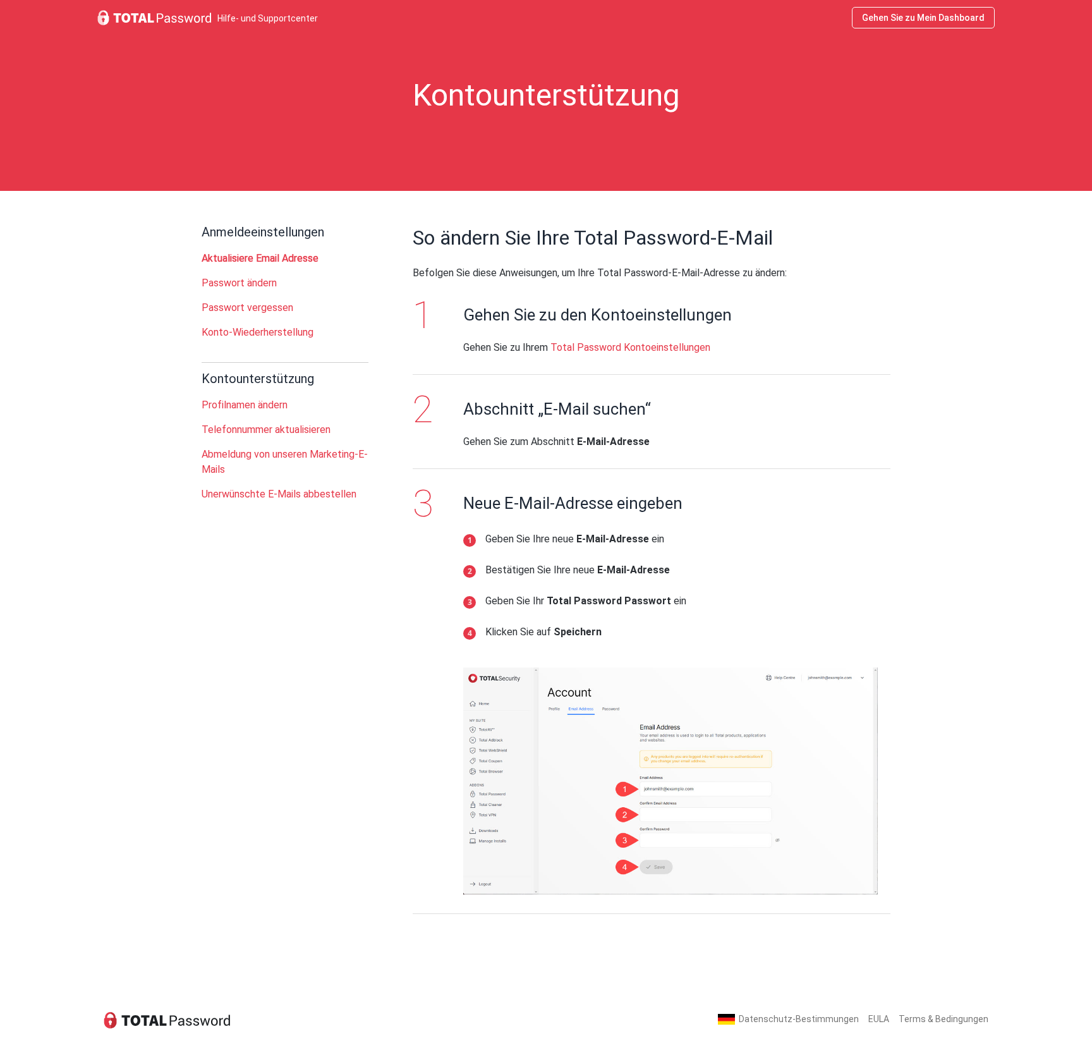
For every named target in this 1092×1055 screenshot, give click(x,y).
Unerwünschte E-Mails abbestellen (279, 494)
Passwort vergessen (247, 308)
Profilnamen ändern (245, 405)
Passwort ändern (239, 283)
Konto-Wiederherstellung (257, 332)
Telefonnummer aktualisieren (266, 430)
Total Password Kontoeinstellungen (630, 347)
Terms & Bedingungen (943, 1019)
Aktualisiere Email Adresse (260, 258)
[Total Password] (167, 1019)
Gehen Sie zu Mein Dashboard (923, 18)
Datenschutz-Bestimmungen (799, 1019)
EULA (878, 1019)
